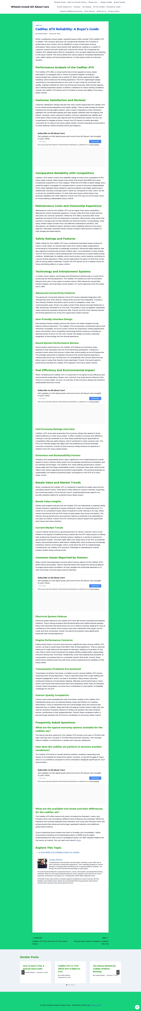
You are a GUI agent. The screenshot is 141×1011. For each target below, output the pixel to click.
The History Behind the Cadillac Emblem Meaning (104, 969)
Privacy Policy (113, 11)
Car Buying (86, 7)
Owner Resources (64, 7)
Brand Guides (119, 2)
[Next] (118, 972)
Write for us (101, 11)
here (79, 840)
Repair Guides (106, 2)
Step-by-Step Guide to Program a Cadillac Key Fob (91, 941)
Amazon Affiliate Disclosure (71, 11)
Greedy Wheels (42, 33)
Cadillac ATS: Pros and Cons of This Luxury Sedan (49, 941)
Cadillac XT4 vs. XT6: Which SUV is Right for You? (69, 969)
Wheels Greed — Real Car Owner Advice (70, 2)
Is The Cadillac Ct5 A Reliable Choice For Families (59, 852)
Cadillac (38, 25)
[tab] (66, 984)
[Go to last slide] (23, 972)
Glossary (76, 7)
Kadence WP (95, 1005)
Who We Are (89, 11)
